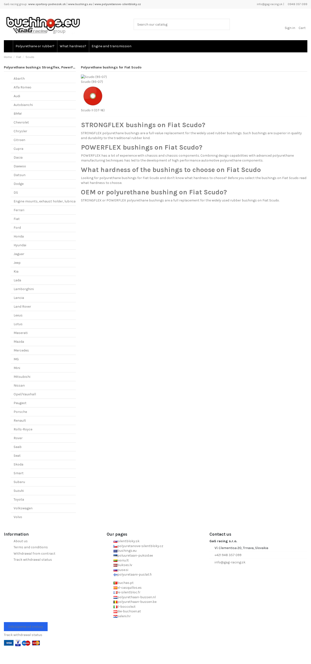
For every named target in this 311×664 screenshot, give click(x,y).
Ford (17, 228)
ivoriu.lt (123, 560)
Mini (17, 368)
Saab (18, 447)
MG (16, 359)
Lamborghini (24, 289)
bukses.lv (124, 565)
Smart (19, 473)
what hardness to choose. (101, 183)
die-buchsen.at (129, 611)
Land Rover (22, 306)
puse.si (122, 570)
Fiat (17, 219)
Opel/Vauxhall (25, 394)
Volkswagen (23, 508)
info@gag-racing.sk (269, 4)
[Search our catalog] (225, 24)
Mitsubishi (22, 377)
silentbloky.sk (128, 541)
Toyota (19, 499)
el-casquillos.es (129, 588)
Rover (18, 438)
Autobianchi (23, 105)
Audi (17, 96)
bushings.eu (127, 551)
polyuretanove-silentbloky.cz (140, 546)
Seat (17, 456)
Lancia (19, 298)
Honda (19, 236)
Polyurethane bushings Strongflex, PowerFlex (41, 67)
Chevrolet (21, 122)
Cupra (18, 149)
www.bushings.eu (80, 4)
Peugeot (20, 403)
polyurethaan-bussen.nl (136, 597)
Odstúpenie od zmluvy (25, 627)
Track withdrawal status (33, 560)
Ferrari (19, 210)
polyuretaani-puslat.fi (134, 574)
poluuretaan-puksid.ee (135, 555)
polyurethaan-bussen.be (136, 602)
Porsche (20, 412)
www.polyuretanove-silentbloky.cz (118, 4)
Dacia (18, 157)
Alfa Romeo (22, 87)
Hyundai (20, 245)
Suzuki (19, 491)
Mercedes (21, 350)
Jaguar (19, 254)
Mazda (19, 342)
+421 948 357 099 (228, 555)
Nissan (19, 385)
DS (16, 192)
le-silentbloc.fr (128, 592)
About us (21, 541)
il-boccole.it (126, 607)
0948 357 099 (297, 4)
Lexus (18, 315)
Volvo (18, 517)
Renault (20, 420)
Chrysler (20, 131)
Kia (16, 271)
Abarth (19, 78)
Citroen (19, 140)
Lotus (18, 324)
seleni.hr (124, 616)
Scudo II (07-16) (93, 110)
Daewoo (20, 166)
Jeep (17, 263)
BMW (18, 114)
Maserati (21, 333)
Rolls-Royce (23, 429)
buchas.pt (125, 583)
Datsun (20, 175)
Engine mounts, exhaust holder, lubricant (46, 201)
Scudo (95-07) (92, 82)
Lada (17, 280)
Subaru (19, 482)
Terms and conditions (31, 547)
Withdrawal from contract (34, 553)
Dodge (19, 184)
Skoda (18, 464)
